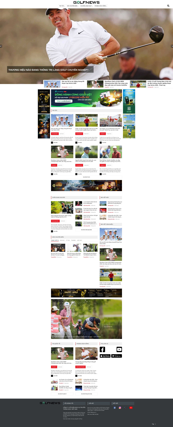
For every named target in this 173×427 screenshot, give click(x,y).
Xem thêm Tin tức (86, 177)
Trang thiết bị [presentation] (55, 240)
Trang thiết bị (53, 257)
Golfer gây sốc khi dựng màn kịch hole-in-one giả (115, 216)
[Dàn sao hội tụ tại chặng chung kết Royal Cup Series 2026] (52, 82)
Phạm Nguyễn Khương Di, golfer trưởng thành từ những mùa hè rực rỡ (61, 216)
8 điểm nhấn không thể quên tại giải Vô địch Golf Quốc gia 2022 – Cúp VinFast (76, 336)
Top (153, 424)
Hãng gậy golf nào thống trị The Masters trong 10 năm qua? (89, 254)
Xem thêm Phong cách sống (86, 393)
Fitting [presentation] (68, 240)
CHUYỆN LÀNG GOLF (86, 6)
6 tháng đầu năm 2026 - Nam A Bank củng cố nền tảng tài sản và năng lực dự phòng (115, 209)
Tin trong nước (65, 87)
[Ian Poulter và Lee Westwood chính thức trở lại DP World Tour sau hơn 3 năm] (111, 120)
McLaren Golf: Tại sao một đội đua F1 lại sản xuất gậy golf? (57, 254)
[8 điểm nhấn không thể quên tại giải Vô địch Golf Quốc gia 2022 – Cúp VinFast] (86, 319)
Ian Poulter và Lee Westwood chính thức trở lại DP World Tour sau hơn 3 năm (110, 129)
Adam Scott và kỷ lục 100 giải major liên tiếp (90, 216)
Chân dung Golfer (55, 221)
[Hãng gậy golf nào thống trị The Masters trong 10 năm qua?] (90, 248)
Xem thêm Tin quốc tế (62, 393)
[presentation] (1, 46)
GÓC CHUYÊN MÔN (72, 6)
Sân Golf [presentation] (62, 240)
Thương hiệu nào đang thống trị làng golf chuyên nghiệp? (85, 362)
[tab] (55, 241)
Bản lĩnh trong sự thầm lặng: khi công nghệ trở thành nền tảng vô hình (74, 254)
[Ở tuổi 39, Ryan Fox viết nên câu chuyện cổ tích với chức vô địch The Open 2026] (78, 210)
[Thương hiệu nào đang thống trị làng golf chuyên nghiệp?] (86, 353)
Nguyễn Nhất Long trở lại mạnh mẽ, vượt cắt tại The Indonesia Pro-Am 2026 (85, 161)
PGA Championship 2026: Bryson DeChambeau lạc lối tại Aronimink (90, 223)
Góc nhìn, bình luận (56, 333)
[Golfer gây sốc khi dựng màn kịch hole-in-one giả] (103, 217)
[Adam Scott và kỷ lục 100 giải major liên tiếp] (78, 216)
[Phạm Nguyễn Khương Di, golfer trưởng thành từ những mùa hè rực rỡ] (62, 207)
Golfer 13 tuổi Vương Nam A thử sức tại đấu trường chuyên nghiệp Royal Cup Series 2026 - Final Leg (159, 83)
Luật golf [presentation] (79, 240)
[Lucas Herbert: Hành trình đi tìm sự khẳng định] (78, 203)
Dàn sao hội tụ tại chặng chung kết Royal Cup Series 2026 (73, 82)
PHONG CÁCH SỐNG (100, 6)
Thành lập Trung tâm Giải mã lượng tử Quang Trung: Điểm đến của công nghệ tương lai (90, 387)
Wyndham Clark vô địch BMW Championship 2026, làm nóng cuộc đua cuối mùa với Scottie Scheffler (116, 83)
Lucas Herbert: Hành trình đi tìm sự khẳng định (90, 202)
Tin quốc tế (107, 87)
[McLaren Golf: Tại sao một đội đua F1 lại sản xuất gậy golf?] (58, 248)
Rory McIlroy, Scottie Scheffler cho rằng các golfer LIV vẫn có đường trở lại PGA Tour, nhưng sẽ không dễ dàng (110, 161)
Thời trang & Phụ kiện (80, 366)
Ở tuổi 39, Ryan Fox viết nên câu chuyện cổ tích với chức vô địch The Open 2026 (90, 209)
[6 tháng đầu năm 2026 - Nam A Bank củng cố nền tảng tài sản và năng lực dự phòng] (103, 210)
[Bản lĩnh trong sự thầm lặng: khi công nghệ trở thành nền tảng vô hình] (74, 248)
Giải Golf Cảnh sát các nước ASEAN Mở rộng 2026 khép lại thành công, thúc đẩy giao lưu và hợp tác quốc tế (115, 202)
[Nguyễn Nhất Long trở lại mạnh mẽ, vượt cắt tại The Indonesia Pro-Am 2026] (86, 152)
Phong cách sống (111, 212)
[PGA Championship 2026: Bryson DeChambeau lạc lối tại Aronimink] (78, 223)
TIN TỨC (61, 6)
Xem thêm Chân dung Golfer (86, 229)
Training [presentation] (73, 240)
